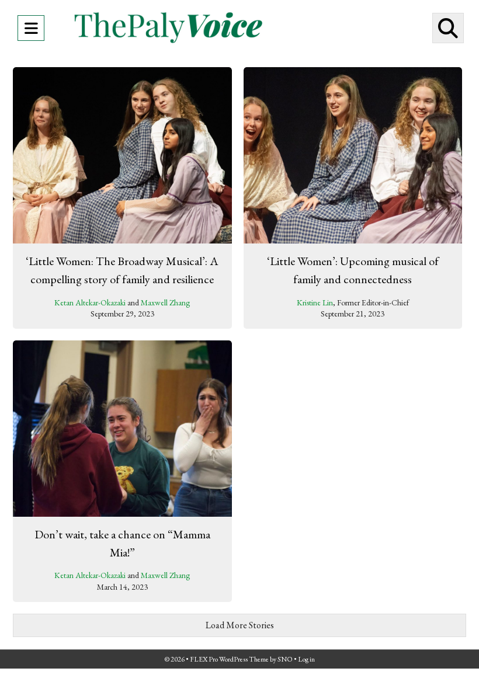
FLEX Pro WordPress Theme (229, 659)
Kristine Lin (315, 302)
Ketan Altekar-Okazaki (90, 302)
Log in (306, 659)
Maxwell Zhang (165, 302)
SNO (285, 659)
